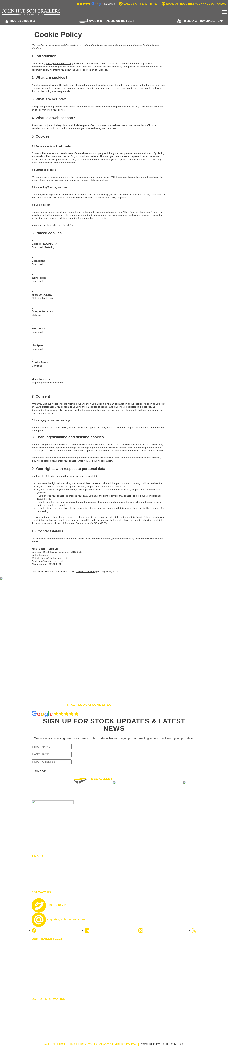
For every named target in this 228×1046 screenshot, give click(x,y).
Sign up (40, 770)
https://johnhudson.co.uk (58, 63)
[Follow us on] (34, 930)
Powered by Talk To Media (162, 1044)
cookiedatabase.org (86, 571)
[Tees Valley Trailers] (93, 816)
